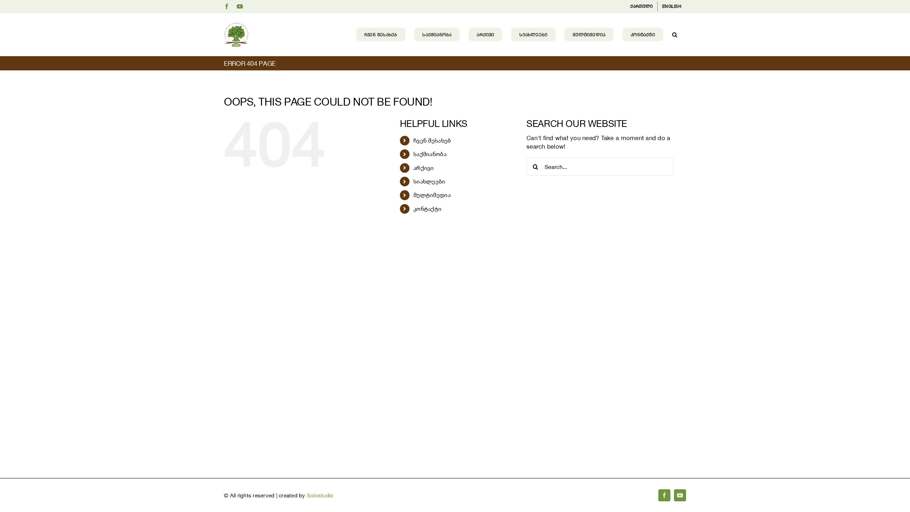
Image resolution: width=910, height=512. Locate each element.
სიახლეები (429, 181)
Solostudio (320, 495)
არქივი (423, 167)
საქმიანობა (429, 154)
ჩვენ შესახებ (432, 140)
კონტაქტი (427, 208)
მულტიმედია (432, 194)
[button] (674, 34)
